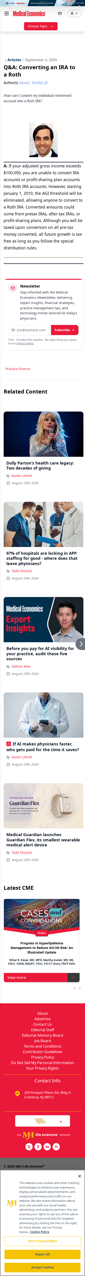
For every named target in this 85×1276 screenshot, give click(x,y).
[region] (42, 1223)
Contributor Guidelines (42, 1051)
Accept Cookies (42, 1267)
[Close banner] (79, 6)
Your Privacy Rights (42, 1068)
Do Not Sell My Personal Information (42, 1062)
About (42, 1013)
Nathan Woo (21, 666)
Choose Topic (38, 26)
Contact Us (42, 1024)
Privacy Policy (42, 1057)
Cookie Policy (39, 1232)
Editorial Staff (42, 1029)
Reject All (42, 1254)
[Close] (80, 1176)
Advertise (42, 1018)
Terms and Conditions (42, 1046)
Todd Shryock (22, 571)
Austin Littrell (22, 475)
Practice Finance (17, 369)
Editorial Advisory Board (42, 1035)
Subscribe (62, 330)
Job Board (42, 1040)
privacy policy (25, 343)
